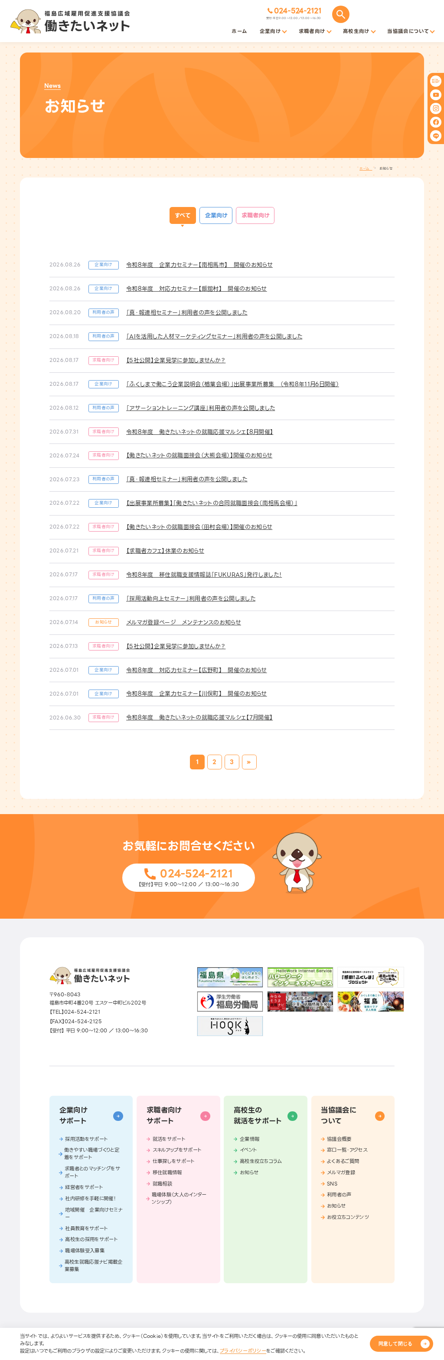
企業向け (216, 215)
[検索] (340, 14)
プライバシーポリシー (243, 1351)
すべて (182, 215)
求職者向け (255, 215)
